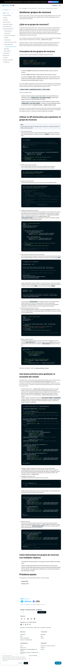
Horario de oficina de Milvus (48, 645)
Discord (42, 647)
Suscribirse (41, 612)
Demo (42, 636)
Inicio (20, 8)
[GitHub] (21, 619)
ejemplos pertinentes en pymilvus (42, 368)
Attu (21, 645)
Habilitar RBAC (24, 581)
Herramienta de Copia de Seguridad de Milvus (29, 653)
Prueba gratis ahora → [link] (53, 1)
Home (4, 13)
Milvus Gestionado (24, 638)
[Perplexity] (23, 624)
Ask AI (57, 663)
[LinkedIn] (31, 619)
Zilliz (43, 604)
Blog (21, 636)
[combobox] (55, 5)
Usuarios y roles (25, 583)
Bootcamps (43, 634)
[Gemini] (30, 624)
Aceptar (25, 663)
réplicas (28, 309)
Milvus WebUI (7, 51)
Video (42, 638)
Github (42, 649)
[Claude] (27, 624)
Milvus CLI (22, 647)
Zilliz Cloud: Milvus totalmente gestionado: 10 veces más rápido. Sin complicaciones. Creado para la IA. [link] (25, 1)
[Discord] (28, 619)
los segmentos (48, 309)
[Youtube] (34, 619)
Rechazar (20, 663)
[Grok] (25, 624)
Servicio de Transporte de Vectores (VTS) (28, 656)
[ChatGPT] (21, 624)
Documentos (24, 8)
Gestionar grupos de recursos (10, 46)
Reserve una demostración (26, 639)
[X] (25, 619)
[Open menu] (60, 5)
